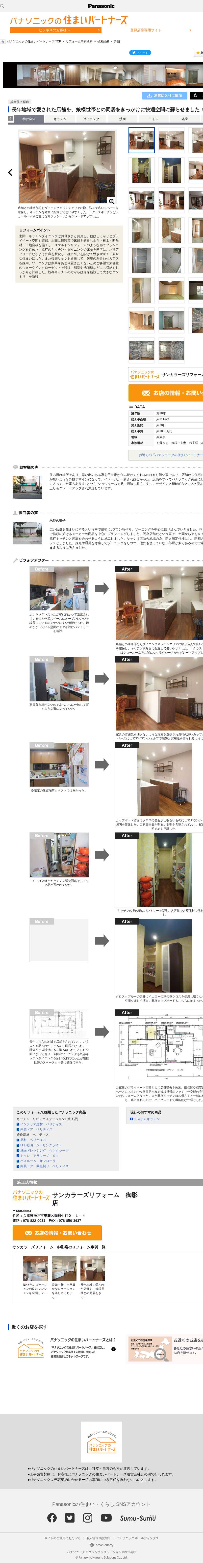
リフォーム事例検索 (79, 41)
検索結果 (103, 41)
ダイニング (91, 119)
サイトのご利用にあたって (62, 1538)
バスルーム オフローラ (38, 1161)
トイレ (153, 119)
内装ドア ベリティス (36, 1129)
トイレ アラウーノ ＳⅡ (39, 1156)
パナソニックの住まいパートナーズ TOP (34, 41)
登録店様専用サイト (145, 30)
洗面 (122, 119)
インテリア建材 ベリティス (41, 1124)
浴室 (185, 119)
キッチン (60, 119)
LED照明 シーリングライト (41, 1145)
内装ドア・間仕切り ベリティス (44, 1166)
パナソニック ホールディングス (137, 1538)
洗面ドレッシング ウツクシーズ (44, 1150)
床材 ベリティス (33, 1140)
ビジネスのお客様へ (54, 30)
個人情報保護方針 (98, 1538)
